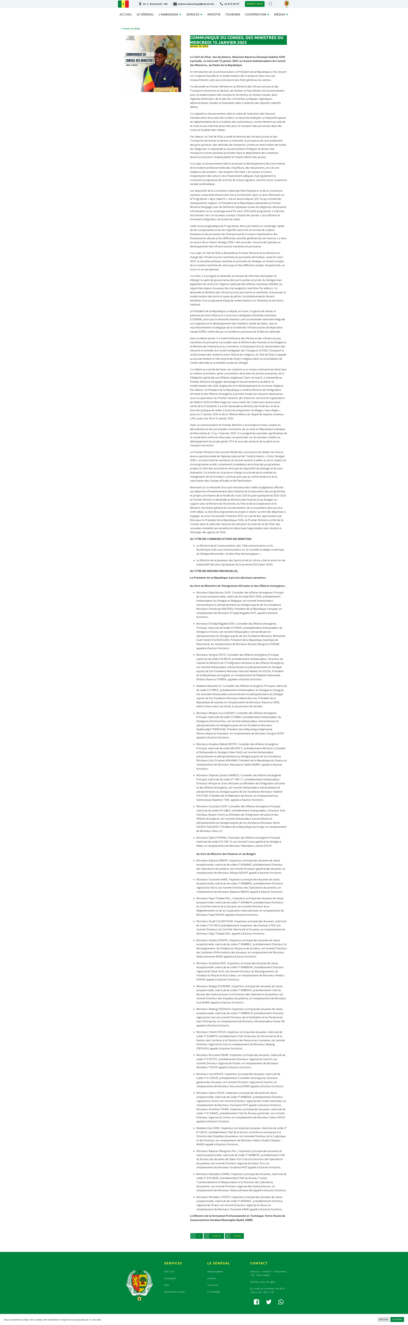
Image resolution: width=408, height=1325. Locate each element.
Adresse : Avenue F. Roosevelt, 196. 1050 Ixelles (268, 1273)
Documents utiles (174, 1291)
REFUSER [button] (383, 1319)
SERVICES (192, 14)
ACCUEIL (126, 14)
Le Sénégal (213, 1291)
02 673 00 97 (231, 3)
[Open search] (271, 4)
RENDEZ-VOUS (255, 3)
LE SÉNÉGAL (145, 14)
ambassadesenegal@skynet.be (196, 3)
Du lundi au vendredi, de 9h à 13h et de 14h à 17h (267, 1290)
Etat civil (169, 1271)
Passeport (170, 1278)
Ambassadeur (215, 1271)
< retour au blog (130, 28)
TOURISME (232, 14)
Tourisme (212, 1285)
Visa (166, 1285)
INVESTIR (213, 14)
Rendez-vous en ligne (262, 1281)
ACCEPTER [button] (397, 1319)
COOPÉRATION (255, 14)
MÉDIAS (279, 14)
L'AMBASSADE (168, 14)
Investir (211, 1278)
